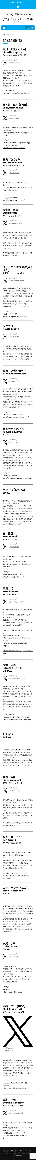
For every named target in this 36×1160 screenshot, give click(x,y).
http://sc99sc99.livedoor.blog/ (14, 200)
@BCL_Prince (14, 442)
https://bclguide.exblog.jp (21, 143)
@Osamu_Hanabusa (17, 678)
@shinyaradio (14, 118)
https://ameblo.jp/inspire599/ (15, 1088)
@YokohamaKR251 (16, 1113)
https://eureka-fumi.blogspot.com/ (16, 417)
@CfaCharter (14, 957)
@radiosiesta (14, 337)
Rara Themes (18, 1153)
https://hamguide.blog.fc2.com (14, 148)
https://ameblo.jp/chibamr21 (13, 577)
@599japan (9, 1051)
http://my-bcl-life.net (21, 93)
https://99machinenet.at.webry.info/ (17, 720)
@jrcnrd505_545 (15, 223)
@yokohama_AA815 (16, 281)
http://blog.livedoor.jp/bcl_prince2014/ (17, 478)
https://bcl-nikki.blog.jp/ (13, 992)
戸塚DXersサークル (18, 19)
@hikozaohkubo (15, 63)
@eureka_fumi (14, 381)
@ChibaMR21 (14, 547)
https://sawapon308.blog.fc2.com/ (15, 317)
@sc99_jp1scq (14, 173)
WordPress (17, 1155)
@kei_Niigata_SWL (16, 602)
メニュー (28, 28)
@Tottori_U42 (14, 791)
